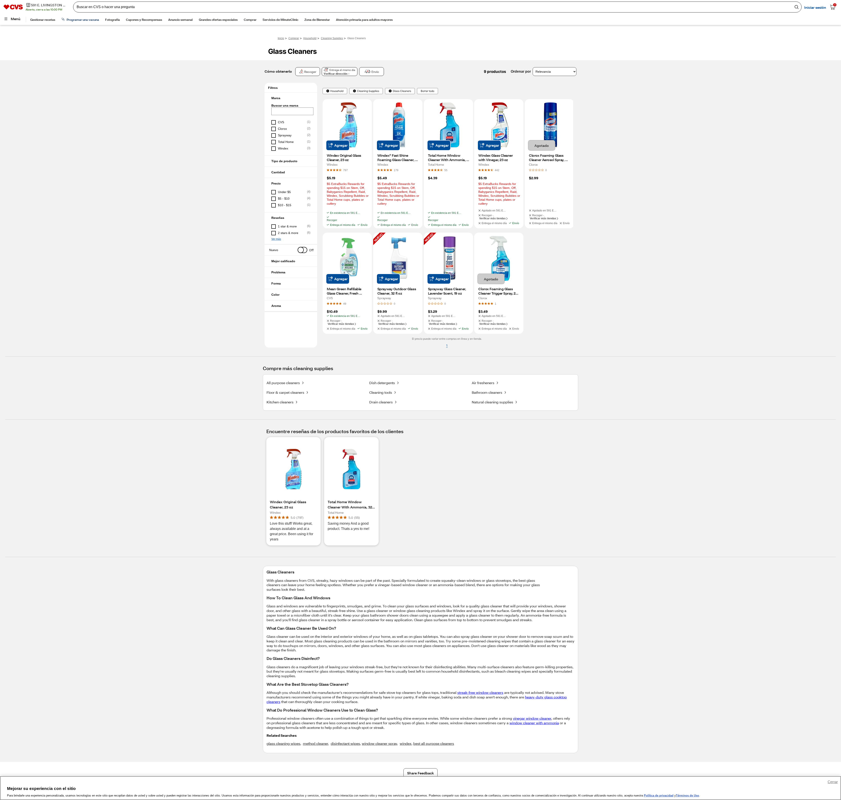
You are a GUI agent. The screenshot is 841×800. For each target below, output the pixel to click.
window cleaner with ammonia (534, 723)
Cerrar (833, 782)
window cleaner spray (379, 743)
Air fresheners (483, 382)
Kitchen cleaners (280, 402)
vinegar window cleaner (532, 718)
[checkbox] (290, 122)
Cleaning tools (380, 392)
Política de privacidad (658, 795)
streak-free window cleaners (480, 692)
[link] (345, 170)
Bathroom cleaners (487, 392)
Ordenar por (521, 71)
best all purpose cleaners (433, 743)
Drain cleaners (381, 402)
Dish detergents (382, 382)
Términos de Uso (687, 795)
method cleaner (315, 743)
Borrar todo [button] (427, 91)
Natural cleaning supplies (492, 402)
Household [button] (336, 91)
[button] (291, 98)
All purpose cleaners (283, 382)
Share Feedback (420, 773)
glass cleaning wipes (283, 743)
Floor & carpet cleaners (285, 392)
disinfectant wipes (345, 743)
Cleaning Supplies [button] (368, 91)
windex (406, 743)
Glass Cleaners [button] (402, 91)
